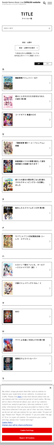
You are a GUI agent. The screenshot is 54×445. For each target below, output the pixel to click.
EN (47, 64)
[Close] (50, 388)
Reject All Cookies (27, 438)
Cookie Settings (27, 430)
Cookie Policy (7, 422)
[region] (27, 414)
